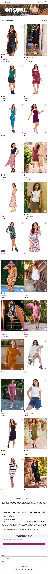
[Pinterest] (28, 569)
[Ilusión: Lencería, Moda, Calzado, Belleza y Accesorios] (8, 2)
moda (9, 504)
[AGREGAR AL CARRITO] (22, 54)
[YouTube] (31, 569)
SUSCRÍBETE (24, 543)
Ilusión (8, 529)
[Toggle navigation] (2, 2)
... (32, 57)
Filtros (45, 20)
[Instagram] (19, 569)
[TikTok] (25, 569)
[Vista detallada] (41, 20)
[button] (39, 2)
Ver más (18, 498)
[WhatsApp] (22, 569)
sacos (34, 526)
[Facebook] (16, 569)
